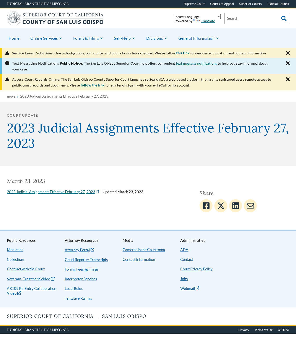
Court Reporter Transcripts (86, 259)
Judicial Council (278, 4)
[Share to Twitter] (220, 205)
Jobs (184, 278)
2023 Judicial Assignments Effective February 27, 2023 (53, 191)
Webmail (187, 288)
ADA (184, 249)
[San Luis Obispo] (55, 22)
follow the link (93, 85)
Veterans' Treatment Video (28, 279)
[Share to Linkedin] (235, 205)
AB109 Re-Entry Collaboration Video (31, 291)
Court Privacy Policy (196, 269)
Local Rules (74, 288)
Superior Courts (250, 4)
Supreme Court (194, 4)
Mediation (15, 249)
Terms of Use (263, 330)
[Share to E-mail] (250, 205)
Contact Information (139, 259)
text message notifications (196, 63)
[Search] (284, 18)
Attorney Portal (77, 250)
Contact (186, 259)
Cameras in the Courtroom (144, 249)
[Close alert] (288, 53)
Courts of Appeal (222, 4)
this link (182, 53)
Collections (15, 259)
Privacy (243, 330)
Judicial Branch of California (38, 4)
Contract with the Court (26, 269)
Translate (208, 21)
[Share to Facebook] (206, 205)
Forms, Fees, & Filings (82, 269)
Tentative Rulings (78, 298)
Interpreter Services (81, 279)
